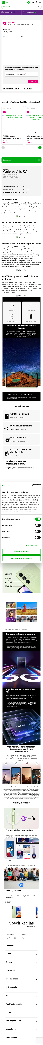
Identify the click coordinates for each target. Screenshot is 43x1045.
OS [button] (7, 995)
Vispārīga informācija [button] (14, 1004)
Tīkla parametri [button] (12, 979)
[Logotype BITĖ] (5, 2)
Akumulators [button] (11, 1029)
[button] (29, 2)
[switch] (38, 525)
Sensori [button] (9, 1012)
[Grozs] (32, 2)
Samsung (6, 29)
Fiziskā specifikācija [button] (13, 1021)
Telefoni (6, 17)
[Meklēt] (39, 7)
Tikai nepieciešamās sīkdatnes (21, 558)
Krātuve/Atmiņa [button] (12, 970)
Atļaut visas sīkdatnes (21, 552)
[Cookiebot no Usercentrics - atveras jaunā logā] (32, 485)
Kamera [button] (9, 962)
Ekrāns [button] (8, 954)
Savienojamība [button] (11, 987)
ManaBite (36, 2)
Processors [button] (10, 945)
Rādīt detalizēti (31, 545)
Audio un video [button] (11, 1037)
